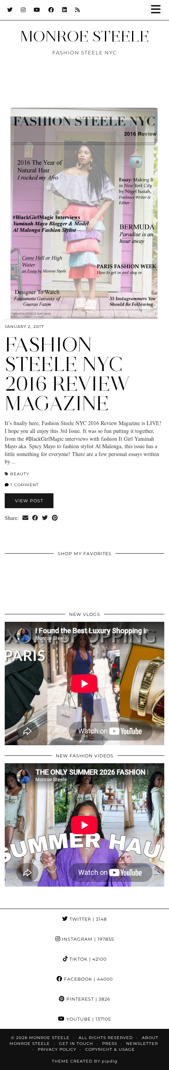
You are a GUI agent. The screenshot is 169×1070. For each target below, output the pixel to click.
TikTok (87, 959)
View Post (29, 500)
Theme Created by (85, 1061)
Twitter (87, 919)
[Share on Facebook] (35, 518)
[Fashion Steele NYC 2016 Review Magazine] (84, 212)
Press (109, 1043)
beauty (19, 473)
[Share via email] (25, 518)
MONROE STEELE (84, 36)
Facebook (87, 979)
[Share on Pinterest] (55, 518)
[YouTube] (37, 9)
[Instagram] (23, 9)
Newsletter (142, 1043)
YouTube (88, 1019)
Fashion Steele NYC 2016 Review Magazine (67, 374)
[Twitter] (10, 9)
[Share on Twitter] (45, 518)
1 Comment (24, 484)
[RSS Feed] (77, 9)
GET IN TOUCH (76, 1043)
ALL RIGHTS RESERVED (106, 1037)
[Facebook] (51, 9)
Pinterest (87, 999)
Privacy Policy (57, 1049)
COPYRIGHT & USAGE (110, 1049)
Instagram (87, 939)
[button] (158, 10)
